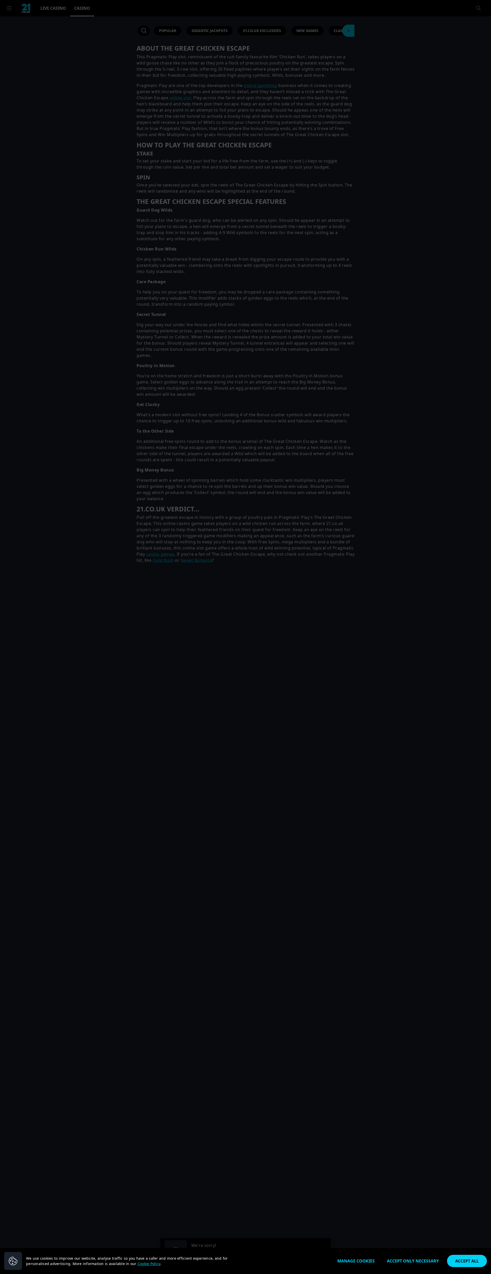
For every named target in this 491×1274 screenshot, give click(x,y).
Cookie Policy (149, 1263)
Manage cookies (356, 1261)
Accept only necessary (413, 1261)
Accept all (467, 1261)
